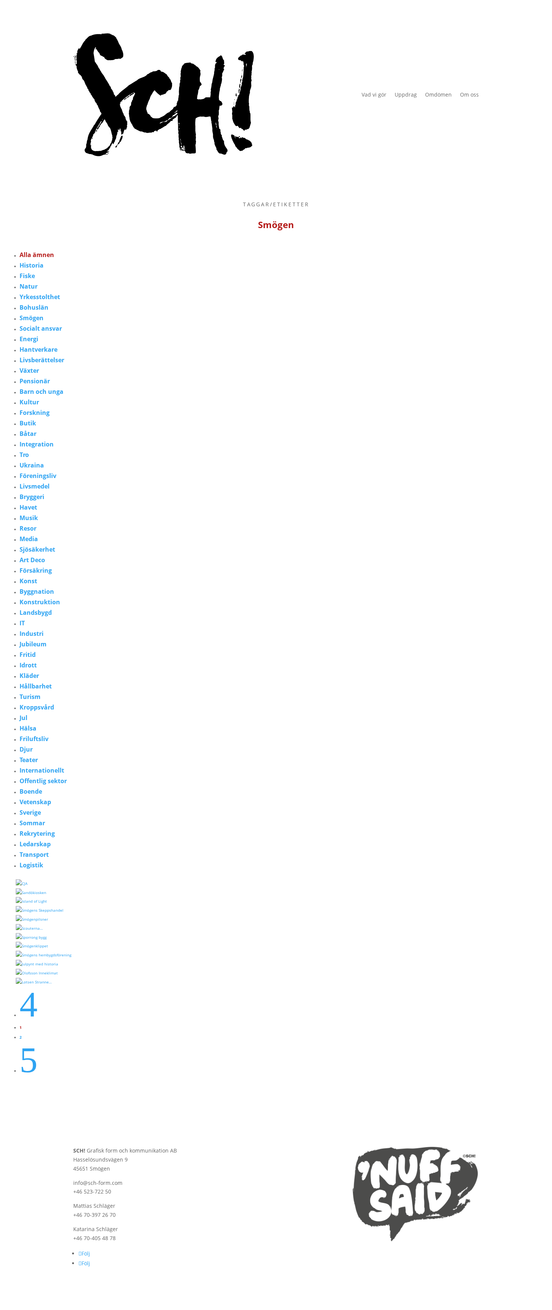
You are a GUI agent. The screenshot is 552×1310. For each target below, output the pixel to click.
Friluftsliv (34, 739)
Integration (37, 444)
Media (29, 539)
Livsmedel (35, 486)
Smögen (32, 318)
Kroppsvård (37, 707)
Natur (29, 286)
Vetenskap (35, 802)
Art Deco (32, 560)
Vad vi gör (374, 94)
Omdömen (438, 94)
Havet (28, 507)
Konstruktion (40, 602)
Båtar (28, 434)
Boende (31, 791)
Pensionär (35, 381)
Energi (29, 339)
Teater (29, 760)
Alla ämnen (37, 255)
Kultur (29, 402)
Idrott (28, 665)
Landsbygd (36, 612)
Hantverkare (38, 349)
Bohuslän (34, 307)
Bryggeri (32, 497)
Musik (29, 518)
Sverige (30, 812)
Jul (23, 718)
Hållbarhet (36, 686)
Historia (32, 265)
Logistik (31, 865)
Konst (28, 581)
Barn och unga (41, 391)
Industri (32, 633)
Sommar (32, 823)
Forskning (35, 412)
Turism (30, 697)
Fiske (27, 276)
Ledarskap (35, 844)
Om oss (469, 94)
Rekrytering (37, 833)
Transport (34, 854)
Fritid (28, 654)
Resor (28, 528)
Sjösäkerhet (37, 549)
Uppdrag (406, 94)
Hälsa (28, 728)
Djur (26, 749)
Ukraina (32, 465)
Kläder (29, 676)
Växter (29, 370)
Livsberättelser (42, 360)
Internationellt (42, 770)
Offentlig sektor (43, 781)
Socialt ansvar (41, 328)
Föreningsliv (38, 476)
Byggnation (37, 591)
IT (22, 623)
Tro (24, 455)
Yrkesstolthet (40, 297)
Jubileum (33, 644)
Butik (28, 423)
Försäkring (36, 570)
